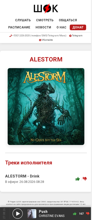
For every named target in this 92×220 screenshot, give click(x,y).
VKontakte (47, 40)
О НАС (61, 27)
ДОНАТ (78, 27)
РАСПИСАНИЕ (19, 27)
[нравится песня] (78, 179)
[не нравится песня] (85, 179)
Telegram (77, 35)
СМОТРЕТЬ (44, 20)
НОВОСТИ (43, 27)
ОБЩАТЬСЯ (68, 20)
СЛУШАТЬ (23, 20)
